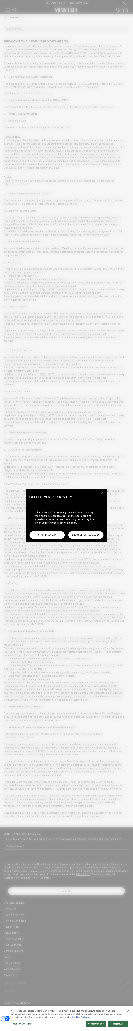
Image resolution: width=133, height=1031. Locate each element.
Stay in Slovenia (47, 535)
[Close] (127, 1011)
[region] (66, 1018)
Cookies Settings (80, 1017)
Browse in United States (86, 535)
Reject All (118, 1024)
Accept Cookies (96, 1024)
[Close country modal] (102, 492)
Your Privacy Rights (22, 1024)
